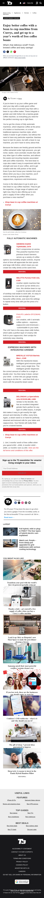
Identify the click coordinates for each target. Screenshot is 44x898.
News (20, 98)
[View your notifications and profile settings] (20, 3)
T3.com (13, 98)
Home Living (6, 13)
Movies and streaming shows (11, 804)
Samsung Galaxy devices (32, 800)
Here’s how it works (20, 57)
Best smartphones (13, 817)
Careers (22, 871)
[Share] (4, 52)
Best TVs (30, 813)
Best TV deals (12, 829)
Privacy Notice (28, 481)
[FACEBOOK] (16, 502)
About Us (22, 855)
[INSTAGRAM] (23, 502)
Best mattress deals (32, 826)
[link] (9, 250)
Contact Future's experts (22, 852)
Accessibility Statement (22, 848)
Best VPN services (32, 804)
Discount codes (32, 829)
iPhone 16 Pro (11, 800)
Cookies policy (22, 865)
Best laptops (13, 813)
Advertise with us (22, 868)
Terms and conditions (22, 858)
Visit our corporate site (26, 891)
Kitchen (26, 13)
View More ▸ (22, 776)
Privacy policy (22, 861)
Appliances (17, 13)
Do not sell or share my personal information (22, 874)
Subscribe (30, 3)
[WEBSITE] (26, 502)
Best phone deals (12, 826)
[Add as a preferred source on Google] (22, 882)
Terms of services (26, 478)
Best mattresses (30, 817)
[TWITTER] (19, 502)
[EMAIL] (30, 502)
